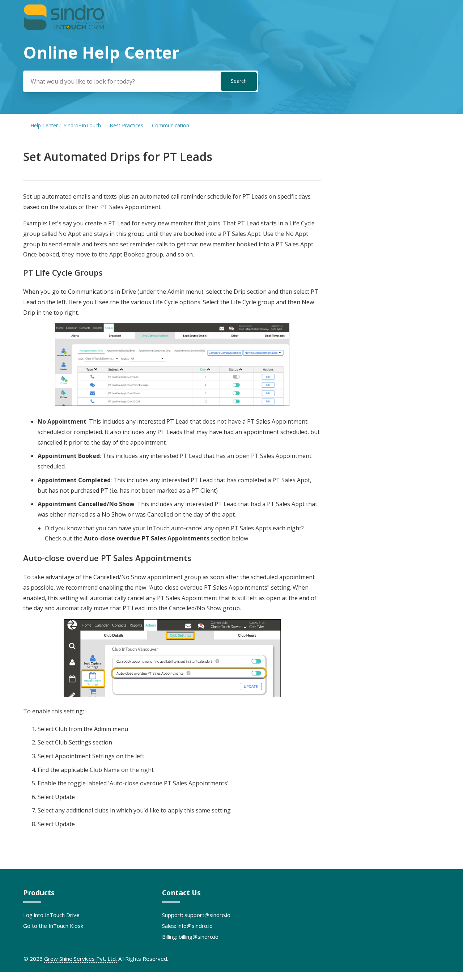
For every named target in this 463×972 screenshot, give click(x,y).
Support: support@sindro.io (196, 914)
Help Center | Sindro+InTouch (65, 125)
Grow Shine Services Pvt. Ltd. (80, 958)
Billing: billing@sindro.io (190, 936)
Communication (170, 125)
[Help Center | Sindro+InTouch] (64, 28)
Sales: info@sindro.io (187, 925)
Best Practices (126, 125)
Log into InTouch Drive (51, 914)
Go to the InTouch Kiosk (53, 925)
